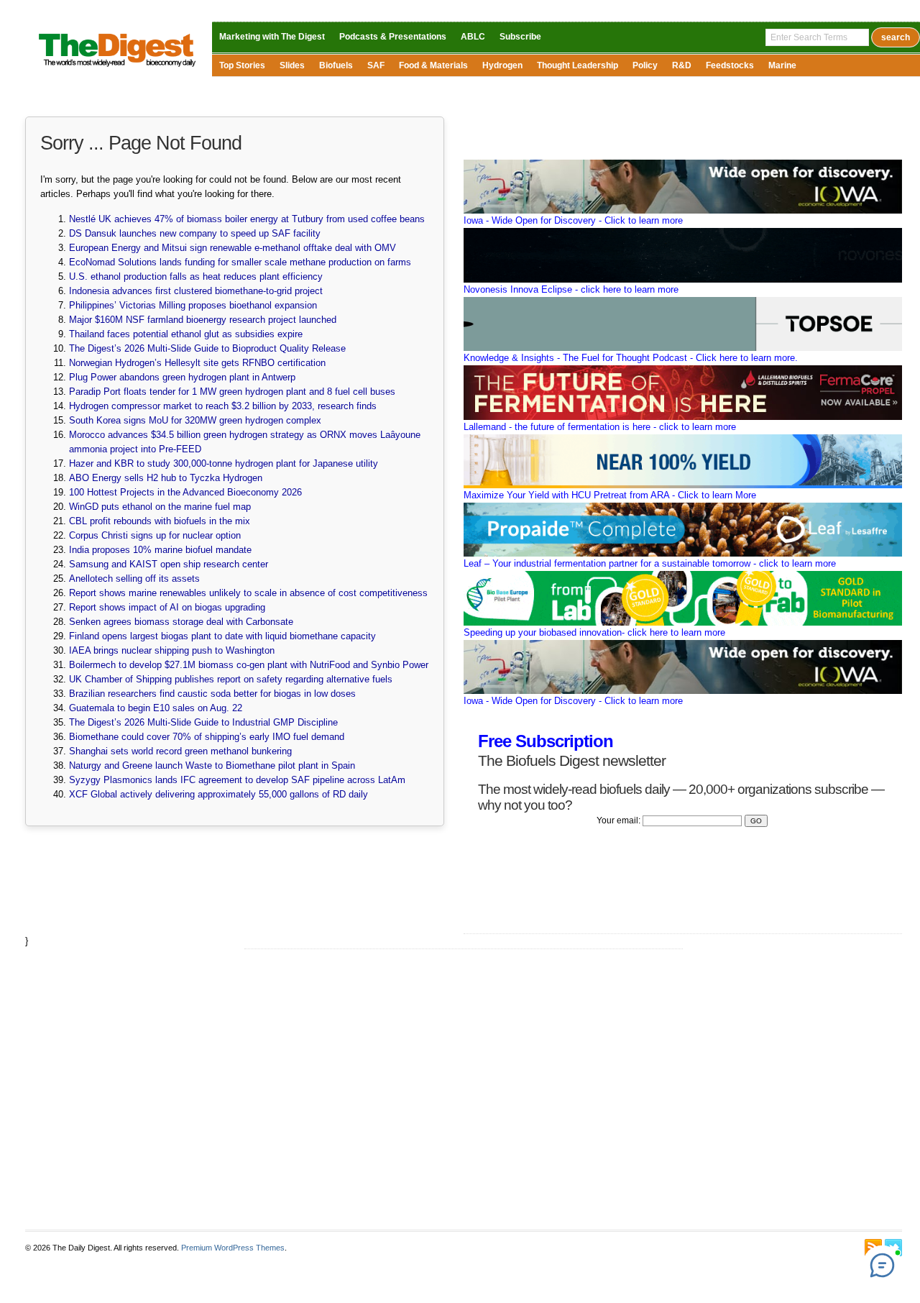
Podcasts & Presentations (392, 37)
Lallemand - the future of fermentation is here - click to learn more (600, 426)
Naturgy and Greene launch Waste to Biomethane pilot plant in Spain (212, 765)
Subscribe (520, 37)
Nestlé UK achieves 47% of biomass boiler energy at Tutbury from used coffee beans (247, 219)
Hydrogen (502, 65)
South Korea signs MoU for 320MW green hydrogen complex (195, 420)
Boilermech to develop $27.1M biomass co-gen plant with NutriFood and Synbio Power (248, 664)
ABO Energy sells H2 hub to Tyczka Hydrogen (165, 477)
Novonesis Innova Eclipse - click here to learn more (571, 289)
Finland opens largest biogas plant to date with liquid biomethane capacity (222, 636)
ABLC (473, 37)
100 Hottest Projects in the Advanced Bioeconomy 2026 (185, 492)
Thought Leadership (577, 65)
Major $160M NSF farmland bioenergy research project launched (202, 319)
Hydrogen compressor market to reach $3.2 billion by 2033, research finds (223, 406)
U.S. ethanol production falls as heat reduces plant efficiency (196, 276)
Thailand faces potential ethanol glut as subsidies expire (186, 334)
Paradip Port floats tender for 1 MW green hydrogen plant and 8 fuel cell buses (232, 391)
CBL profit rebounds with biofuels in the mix (159, 521)
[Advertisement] (463, 1089)
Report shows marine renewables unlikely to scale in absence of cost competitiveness (248, 593)
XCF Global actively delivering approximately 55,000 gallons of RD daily (218, 794)
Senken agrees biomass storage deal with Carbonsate (181, 621)
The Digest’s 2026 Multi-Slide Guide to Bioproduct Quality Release (207, 348)
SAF (376, 65)
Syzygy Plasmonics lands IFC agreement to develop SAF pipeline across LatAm (237, 779)
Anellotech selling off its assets (134, 578)
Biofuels (336, 65)
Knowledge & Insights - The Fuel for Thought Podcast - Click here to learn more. (631, 357)
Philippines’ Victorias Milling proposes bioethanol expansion (193, 305)
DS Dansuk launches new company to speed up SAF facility (195, 233)
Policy (645, 65)
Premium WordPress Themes (233, 1247)
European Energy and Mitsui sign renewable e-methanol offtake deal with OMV (232, 247)
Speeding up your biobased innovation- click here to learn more (594, 632)
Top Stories (242, 65)
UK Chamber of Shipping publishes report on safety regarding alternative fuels (230, 679)
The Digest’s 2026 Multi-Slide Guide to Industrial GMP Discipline (203, 722)
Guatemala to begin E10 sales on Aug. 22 (155, 708)
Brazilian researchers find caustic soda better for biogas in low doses (212, 693)
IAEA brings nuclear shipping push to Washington (172, 650)
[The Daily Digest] (117, 68)
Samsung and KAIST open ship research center (168, 564)
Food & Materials (433, 65)
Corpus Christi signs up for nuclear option (155, 535)
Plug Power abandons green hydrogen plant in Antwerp (182, 377)
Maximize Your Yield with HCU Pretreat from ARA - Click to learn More (610, 495)
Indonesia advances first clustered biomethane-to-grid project (196, 290)
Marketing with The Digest (272, 37)
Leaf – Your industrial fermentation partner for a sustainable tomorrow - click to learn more (650, 563)
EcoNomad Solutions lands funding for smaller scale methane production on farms (240, 262)
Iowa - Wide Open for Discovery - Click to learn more (573, 220)
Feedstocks (730, 65)
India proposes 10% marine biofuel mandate (160, 549)
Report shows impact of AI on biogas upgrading (167, 607)
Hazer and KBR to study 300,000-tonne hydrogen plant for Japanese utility (223, 463)
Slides (292, 65)
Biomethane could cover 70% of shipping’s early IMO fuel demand (206, 736)
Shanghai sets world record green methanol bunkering (180, 751)
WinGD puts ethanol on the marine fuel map (160, 506)
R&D (681, 65)
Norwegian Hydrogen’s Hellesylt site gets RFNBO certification (197, 362)
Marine (782, 65)
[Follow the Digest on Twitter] (893, 1247)
